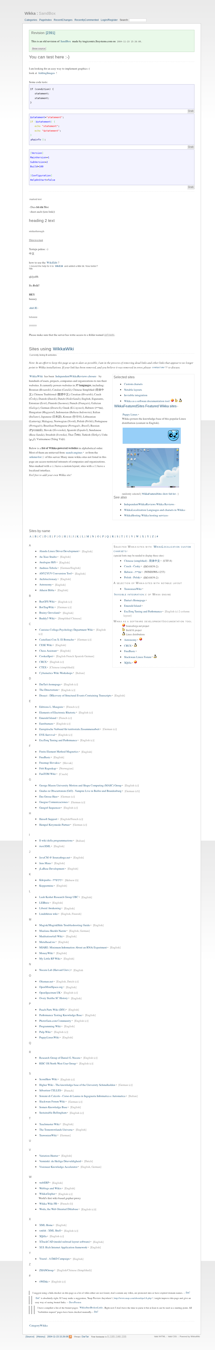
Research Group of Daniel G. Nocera (59, 1058)
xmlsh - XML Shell (50, 1231)
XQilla (127, 662)
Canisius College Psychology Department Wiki (66, 629)
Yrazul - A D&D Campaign (54, 1259)
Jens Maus (45, 863)
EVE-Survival (47, 735)
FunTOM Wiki (47, 774)
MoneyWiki (46, 953)
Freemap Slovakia (49, 763)
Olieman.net (46, 981)
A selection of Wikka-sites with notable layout (148, 583)
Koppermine (46, 885)
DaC (188, 1292)
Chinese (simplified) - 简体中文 (142, 561)
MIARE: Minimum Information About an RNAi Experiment (73, 947)
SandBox (47, 13)
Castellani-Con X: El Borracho (56, 639)
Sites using (40, 348)
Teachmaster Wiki (49, 1124)
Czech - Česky (132, 566)
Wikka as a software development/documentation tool (153, 621)
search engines (74, 452)
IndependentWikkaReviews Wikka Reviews (149, 504)
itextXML (45, 846)
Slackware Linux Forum (137, 657)
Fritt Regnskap (47, 768)
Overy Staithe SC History (53, 998)
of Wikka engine (159, 594)
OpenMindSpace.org (51, 987)
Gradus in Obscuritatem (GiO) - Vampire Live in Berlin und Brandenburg (80, 791)
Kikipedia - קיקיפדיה (50, 880)
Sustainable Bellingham (53, 1113)
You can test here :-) (49, 56)
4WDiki (43, 1281)
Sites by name (39, 531)
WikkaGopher (47, 1194)
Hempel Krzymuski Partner (54, 825)
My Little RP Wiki (49, 958)
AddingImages (46, 73)
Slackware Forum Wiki (52, 1101)
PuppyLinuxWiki (49, 1037)
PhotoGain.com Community (55, 1021)
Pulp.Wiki (45, 1032)
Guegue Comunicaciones (53, 802)
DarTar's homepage (50, 684)
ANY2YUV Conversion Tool (55, 573)
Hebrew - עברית (132, 572)
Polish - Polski (132, 577)
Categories (31, 19)
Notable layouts (133, 390)
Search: (124, 19)
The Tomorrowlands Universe (56, 1129)
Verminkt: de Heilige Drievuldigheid (60, 1161)
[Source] (30, 1336)
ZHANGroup (46, 1270)
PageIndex (45, 19)
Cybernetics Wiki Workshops (55, 673)
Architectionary (48, 579)
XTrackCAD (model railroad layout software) (64, 1242)
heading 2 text (42, 220)
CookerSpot (46, 656)
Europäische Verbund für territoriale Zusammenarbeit (69, 729)
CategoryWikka (38, 1325)
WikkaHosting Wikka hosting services (146, 515)
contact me (158, 367)
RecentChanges (63, 19)
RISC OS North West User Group (57, 1063)
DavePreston (75, 1302)
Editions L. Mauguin (51, 707)
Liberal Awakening (50, 908)
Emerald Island (132, 606)
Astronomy (130, 640)
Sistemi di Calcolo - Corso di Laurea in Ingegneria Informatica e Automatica (82, 1096)
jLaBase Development (51, 868)
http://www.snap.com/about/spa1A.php (133, 1298)
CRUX (127, 645)
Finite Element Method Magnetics (58, 752)
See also (120, 497)
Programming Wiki (50, 1026)
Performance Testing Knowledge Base (60, 1015)
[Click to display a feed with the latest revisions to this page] (70, 1336)
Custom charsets (133, 384)
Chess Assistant (48, 651)
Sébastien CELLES (50, 1090)
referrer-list (35, 457)
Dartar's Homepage (134, 600)
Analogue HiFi (47, 562)
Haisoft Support (48, 819)
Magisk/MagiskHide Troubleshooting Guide (64, 925)
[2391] (50, 33)
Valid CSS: (172, 1336)
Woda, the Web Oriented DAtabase (58, 1209)
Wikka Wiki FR (48, 1203)
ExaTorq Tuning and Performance (143, 611)
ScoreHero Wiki (48, 1079)
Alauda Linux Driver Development (59, 551)
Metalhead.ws (47, 942)
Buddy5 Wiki (47, 618)
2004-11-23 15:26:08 (129, 41)
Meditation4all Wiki (51, 936)
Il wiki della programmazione (56, 840)
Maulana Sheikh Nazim (52, 931)
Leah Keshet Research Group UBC (58, 897)
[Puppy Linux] (151, 490)
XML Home (46, 1225)
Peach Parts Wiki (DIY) (52, 1009)
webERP (44, 1183)
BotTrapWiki (46, 607)
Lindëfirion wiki (48, 914)
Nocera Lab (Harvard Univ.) (54, 970)
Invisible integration (135, 395)
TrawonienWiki (133, 589)
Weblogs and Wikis (50, 1188)
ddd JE (33, 308)
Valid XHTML (159, 1336)
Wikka (30, 13)
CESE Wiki (45, 645)
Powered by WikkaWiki (190, 1336)
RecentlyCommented (87, 19)
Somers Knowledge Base (53, 1107)
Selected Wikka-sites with (133, 546)
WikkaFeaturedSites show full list (159, 493)
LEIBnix (44, 902)
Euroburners (46, 723)
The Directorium (48, 690)
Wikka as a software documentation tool (147, 401)
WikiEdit (52, 262)
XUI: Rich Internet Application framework (63, 1247)
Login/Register (109, 19)
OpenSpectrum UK (49, 992)
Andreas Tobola (48, 568)
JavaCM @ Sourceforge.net (54, 857)
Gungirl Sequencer (49, 807)
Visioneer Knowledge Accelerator (58, 1167)
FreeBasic (129, 651)
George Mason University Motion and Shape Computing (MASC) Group (80, 785)
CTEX (42, 667)
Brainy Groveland (49, 613)
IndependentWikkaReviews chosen (75, 376)
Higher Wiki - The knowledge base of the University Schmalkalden (77, 1085)
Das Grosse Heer (48, 796)
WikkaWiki (63, 348)
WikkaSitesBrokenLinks (91, 1307)
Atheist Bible (46, 590)
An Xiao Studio (48, 557)
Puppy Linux (130, 414)
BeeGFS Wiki (47, 602)
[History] (41, 1336)
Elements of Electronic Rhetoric (57, 712)
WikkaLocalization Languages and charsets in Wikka (154, 510)
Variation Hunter (48, 1156)
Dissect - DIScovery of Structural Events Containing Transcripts (75, 695)
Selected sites (124, 377)
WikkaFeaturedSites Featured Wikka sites (145, 406)
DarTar (85, 1336)
